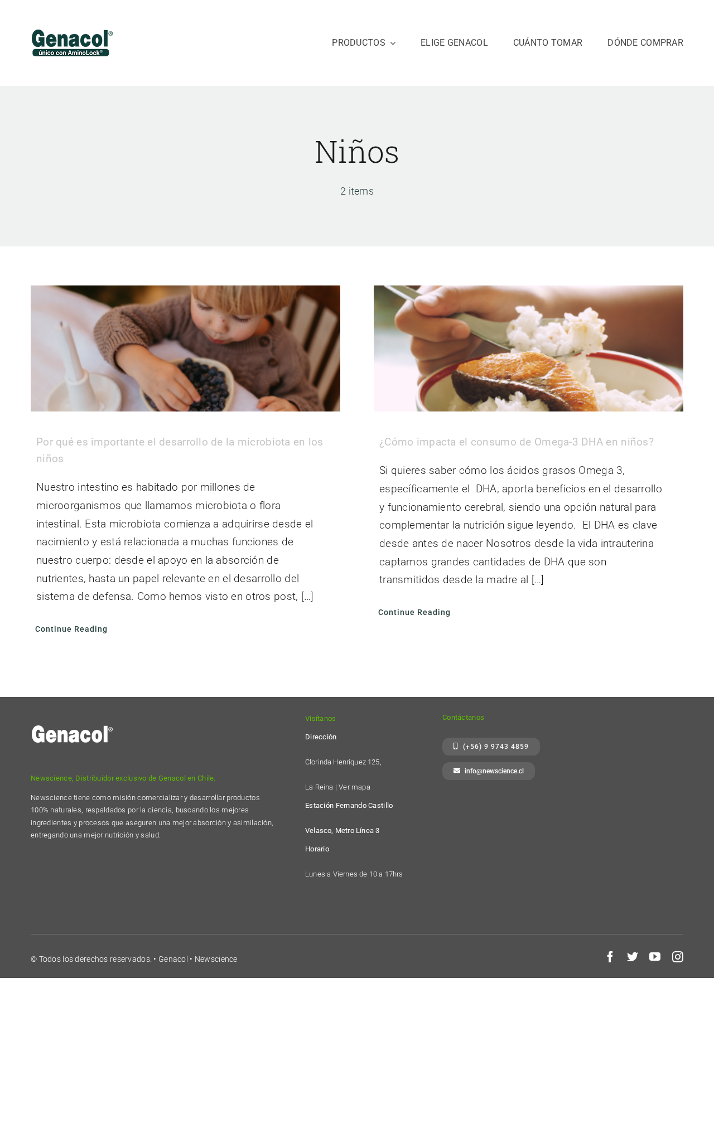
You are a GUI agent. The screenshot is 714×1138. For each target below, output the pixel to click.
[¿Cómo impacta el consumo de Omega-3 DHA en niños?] (528, 348)
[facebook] (610, 956)
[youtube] (654, 956)
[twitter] (632, 956)
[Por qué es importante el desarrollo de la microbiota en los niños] (185, 348)
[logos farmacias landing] (72, 26)
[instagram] (677, 956)
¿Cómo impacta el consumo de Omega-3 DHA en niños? (516, 441)
